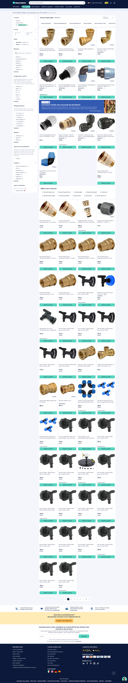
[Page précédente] (65, 599)
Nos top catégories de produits (55, 651)
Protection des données (53, 681)
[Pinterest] (91, 663)
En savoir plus (78, 641)
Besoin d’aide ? (16, 654)
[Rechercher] (30, 3)
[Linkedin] (83, 663)
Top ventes (50, 663)
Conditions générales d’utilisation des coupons (24, 667)
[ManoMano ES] (59, 671)
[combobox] (108, 17)
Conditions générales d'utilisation (77, 681)
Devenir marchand (17, 660)
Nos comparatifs (51, 654)
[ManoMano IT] (48, 671)
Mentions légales (42, 681)
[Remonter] (113, 673)
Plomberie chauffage (21, 12)
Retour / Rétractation (18, 651)
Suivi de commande (17, 649)
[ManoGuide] (124, 679)
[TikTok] (98, 663)
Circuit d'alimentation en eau (32, 12)
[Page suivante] (89, 599)
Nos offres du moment (53, 658)
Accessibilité (108, 681)
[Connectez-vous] (110, 2)
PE (40, 12)
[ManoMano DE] (56, 671)
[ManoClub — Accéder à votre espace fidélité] (106, 2)
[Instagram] (94, 663)
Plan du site (33, 681)
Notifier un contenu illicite (19, 658)
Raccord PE (44, 12)
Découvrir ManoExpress (53, 665)
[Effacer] (84, 3)
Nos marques (50, 656)
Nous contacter (16, 656)
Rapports (101, 681)
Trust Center (64, 681)
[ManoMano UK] (52, 671)
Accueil (14, 12)
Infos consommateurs (92, 681)
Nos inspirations (51, 660)
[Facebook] (87, 663)
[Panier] (114, 2)
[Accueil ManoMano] (19, 2)
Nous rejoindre (16, 663)
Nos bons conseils (51, 649)
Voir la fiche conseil (95, 111)
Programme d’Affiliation (18, 665)
